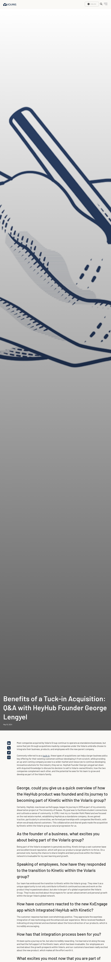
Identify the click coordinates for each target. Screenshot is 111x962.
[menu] (105, 4)
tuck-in (46, 755)
